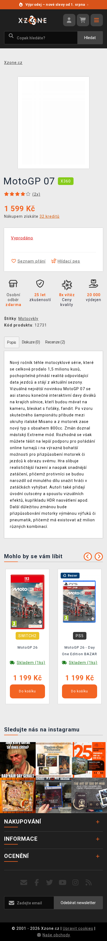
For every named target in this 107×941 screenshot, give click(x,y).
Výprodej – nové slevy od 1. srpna (57, 4)
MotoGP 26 (28, 647)
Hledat (90, 37)
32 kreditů (50, 216)
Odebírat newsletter (78, 902)
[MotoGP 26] (27, 601)
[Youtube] (62, 883)
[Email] (23, 883)
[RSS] (89, 883)
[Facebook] (37, 883)
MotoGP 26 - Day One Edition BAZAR (79, 650)
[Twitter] (50, 883)
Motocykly (28, 318)
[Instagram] (75, 883)
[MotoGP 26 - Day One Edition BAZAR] (79, 601)
